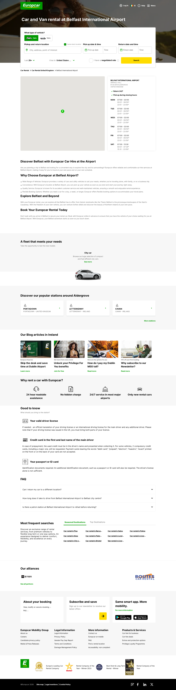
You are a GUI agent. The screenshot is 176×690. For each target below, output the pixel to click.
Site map (40, 684)
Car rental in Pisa (70, 531)
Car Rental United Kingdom (43, 70)
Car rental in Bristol (93, 541)
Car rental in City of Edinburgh (72, 541)
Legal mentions (51, 684)
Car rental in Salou (115, 531)
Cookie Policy (65, 684)
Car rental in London (116, 536)
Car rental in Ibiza (71, 536)
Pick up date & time (92, 44)
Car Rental (24, 70)
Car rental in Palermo (94, 536)
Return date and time (128, 44)
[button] (63, 111)
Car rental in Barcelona (94, 531)
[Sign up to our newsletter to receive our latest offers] (103, 616)
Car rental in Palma (137, 531)
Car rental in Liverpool (138, 536)
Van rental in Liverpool (116, 541)
